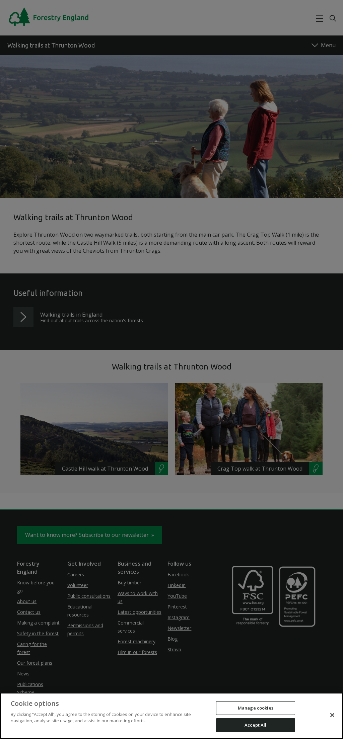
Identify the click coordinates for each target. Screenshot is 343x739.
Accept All (255, 725)
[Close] (332, 715)
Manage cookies (255, 708)
